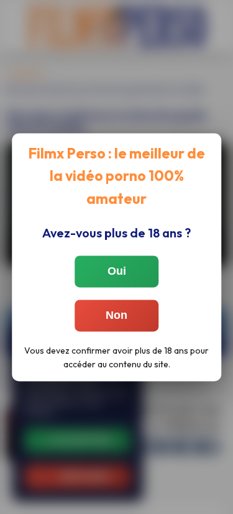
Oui (116, 271)
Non (116, 315)
